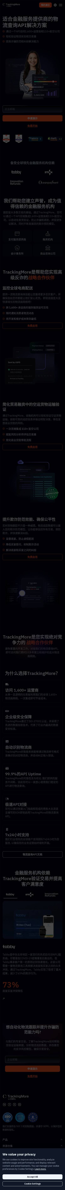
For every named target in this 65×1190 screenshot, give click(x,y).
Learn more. (40, 1169)
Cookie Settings (32, 1183)
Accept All (32, 1176)
